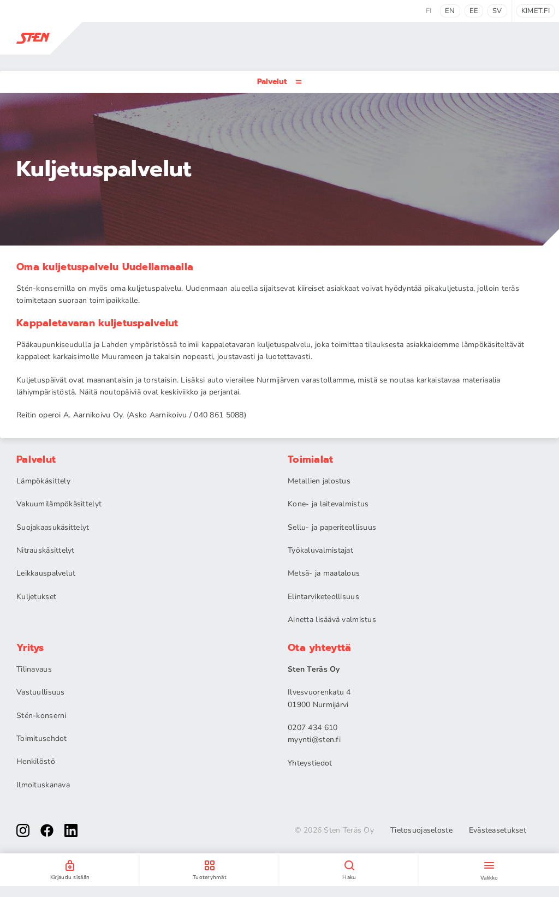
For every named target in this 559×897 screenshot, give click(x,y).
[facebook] (46, 830)
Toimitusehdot (41, 738)
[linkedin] (71, 830)
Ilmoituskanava (43, 785)
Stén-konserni (41, 715)
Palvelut (272, 81)
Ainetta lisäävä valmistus (332, 619)
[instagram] (22, 830)
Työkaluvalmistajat (320, 550)
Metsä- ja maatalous (324, 573)
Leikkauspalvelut (45, 573)
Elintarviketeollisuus (323, 596)
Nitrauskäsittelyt (45, 550)
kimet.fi (535, 11)
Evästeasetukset (497, 830)
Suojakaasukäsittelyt (53, 527)
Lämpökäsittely (43, 481)
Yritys (30, 647)
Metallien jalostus (319, 481)
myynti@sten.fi (314, 739)
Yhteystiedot (310, 763)
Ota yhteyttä (319, 647)
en (450, 11)
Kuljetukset (36, 596)
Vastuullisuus (40, 692)
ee (474, 11)
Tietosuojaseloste (421, 830)
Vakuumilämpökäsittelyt (59, 504)
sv (497, 11)
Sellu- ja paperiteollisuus (332, 527)
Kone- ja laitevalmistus (328, 504)
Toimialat (311, 459)
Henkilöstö (35, 761)
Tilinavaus (34, 669)
